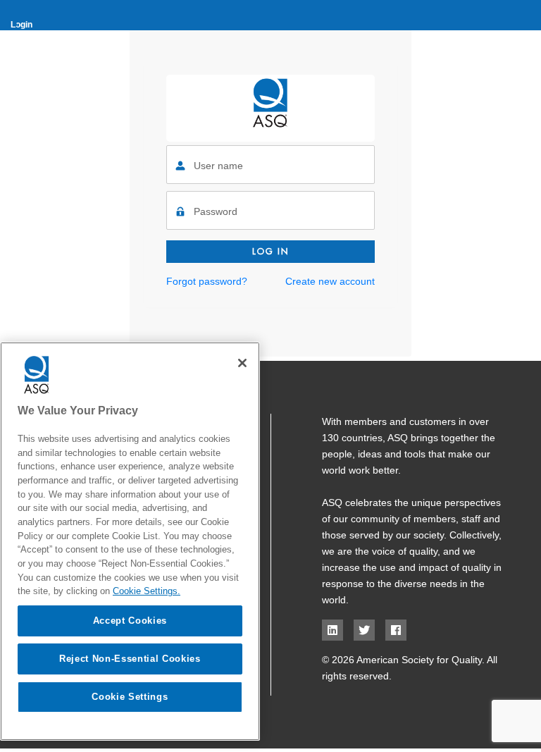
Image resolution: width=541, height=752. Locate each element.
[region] (130, 541)
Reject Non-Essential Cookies (129, 658)
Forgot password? (206, 281)
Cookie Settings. (146, 591)
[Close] (242, 362)
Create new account (330, 281)
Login (21, 25)
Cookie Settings (130, 696)
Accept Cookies (130, 620)
